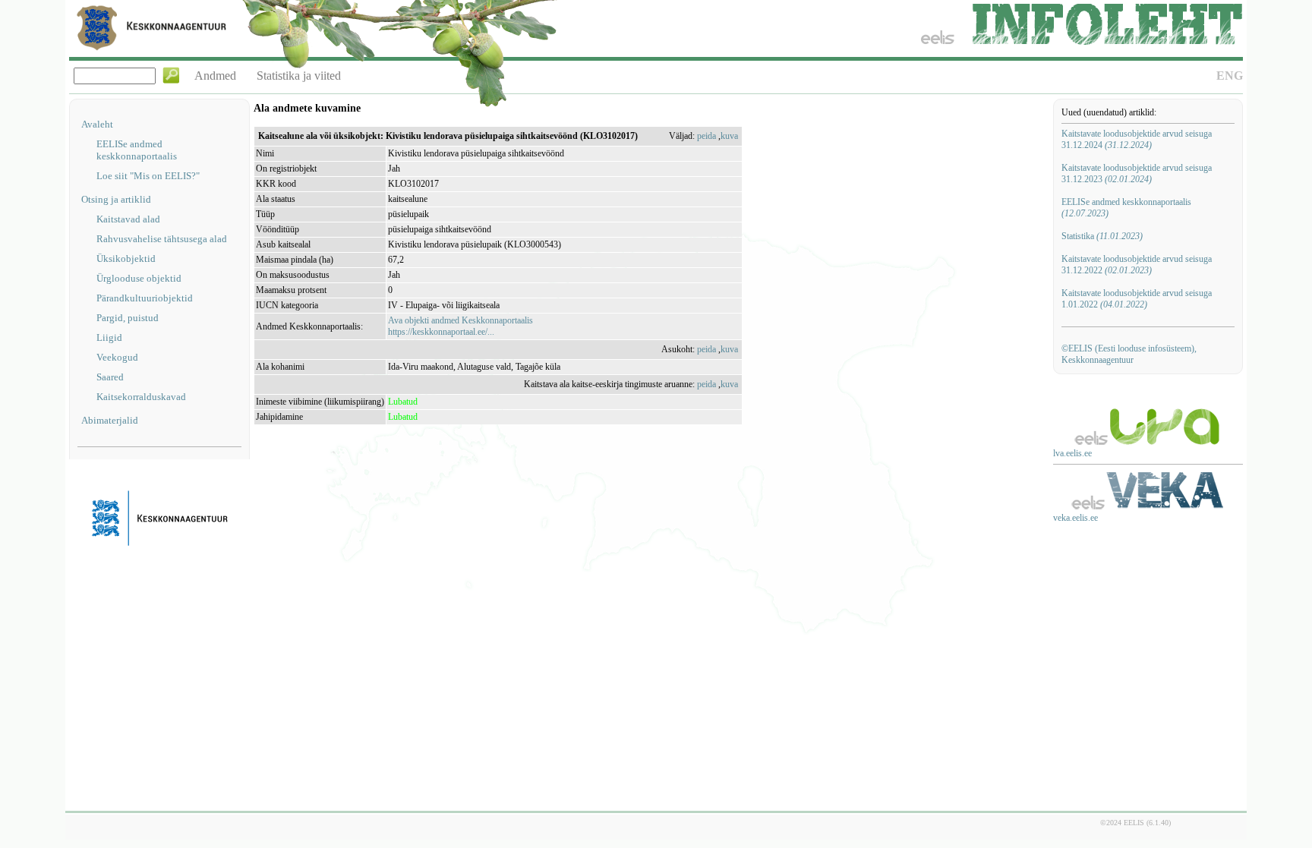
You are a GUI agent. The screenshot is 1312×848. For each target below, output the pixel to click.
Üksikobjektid (126, 258)
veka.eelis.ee (1075, 517)
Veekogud (117, 357)
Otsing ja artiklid (116, 199)
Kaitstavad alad (128, 219)
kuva (729, 136)
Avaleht (97, 124)
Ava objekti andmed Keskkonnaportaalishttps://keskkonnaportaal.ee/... (460, 326)
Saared (110, 377)
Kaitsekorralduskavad (141, 396)
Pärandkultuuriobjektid (144, 298)
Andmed (215, 75)
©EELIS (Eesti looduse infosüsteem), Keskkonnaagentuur (1129, 354)
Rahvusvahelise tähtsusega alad (161, 238)
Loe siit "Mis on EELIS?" (148, 175)
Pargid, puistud (127, 317)
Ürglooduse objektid (138, 278)
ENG (1229, 75)
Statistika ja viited (299, 75)
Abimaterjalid (109, 420)
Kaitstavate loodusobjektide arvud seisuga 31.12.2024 (1136, 139)
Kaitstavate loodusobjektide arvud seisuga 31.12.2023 (1136, 173)
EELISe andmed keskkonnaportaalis (136, 150)
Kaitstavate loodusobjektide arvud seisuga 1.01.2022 (1136, 299)
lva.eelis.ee (1072, 453)
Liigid (109, 337)
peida (706, 136)
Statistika (1102, 236)
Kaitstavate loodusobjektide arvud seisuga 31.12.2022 (1136, 265)
